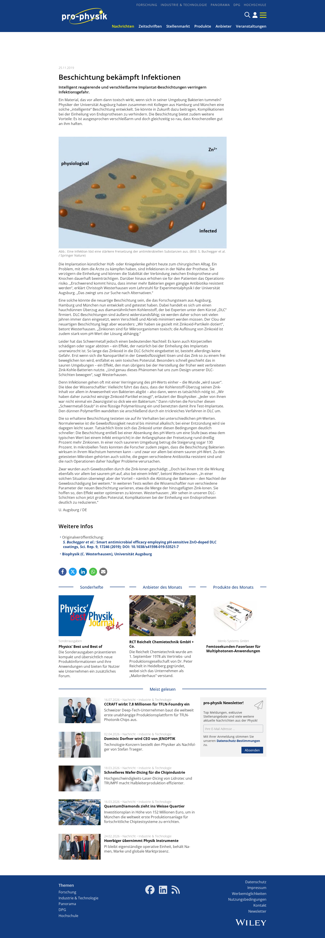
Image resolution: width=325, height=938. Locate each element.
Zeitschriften (150, 26)
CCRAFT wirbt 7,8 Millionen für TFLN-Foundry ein (147, 704)
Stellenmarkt (178, 26)
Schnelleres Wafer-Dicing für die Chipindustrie (144, 772)
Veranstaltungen (251, 26)
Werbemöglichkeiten (249, 893)
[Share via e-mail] (103, 572)
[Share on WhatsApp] (93, 572)
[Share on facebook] (63, 572)
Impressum (256, 887)
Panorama (220, 5)
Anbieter (223, 26)
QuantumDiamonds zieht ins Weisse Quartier (144, 806)
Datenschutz (255, 881)
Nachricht (129, 700)
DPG (236, 5)
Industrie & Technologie (184, 5)
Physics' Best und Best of (80, 646)
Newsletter (257, 911)
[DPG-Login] (255, 15)
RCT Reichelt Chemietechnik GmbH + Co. (161, 644)
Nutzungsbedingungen (247, 899)
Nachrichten (123, 26)
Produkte (202, 26)
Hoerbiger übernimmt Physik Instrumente (141, 840)
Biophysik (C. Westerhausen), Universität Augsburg (107, 554)
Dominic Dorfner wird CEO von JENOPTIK (139, 738)
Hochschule (255, 5)
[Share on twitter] (73, 572)
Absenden (252, 750)
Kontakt (259, 905)
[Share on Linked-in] (83, 572)
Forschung (146, 5)
